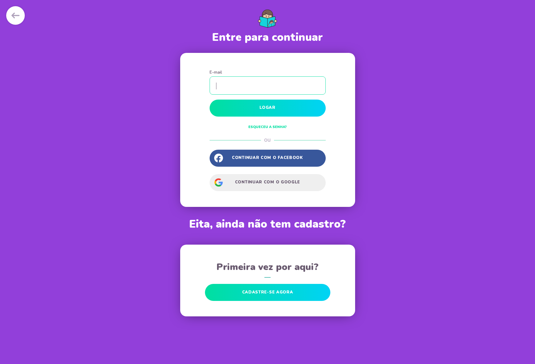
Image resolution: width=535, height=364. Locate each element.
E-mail (216, 72)
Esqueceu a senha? (267, 127)
